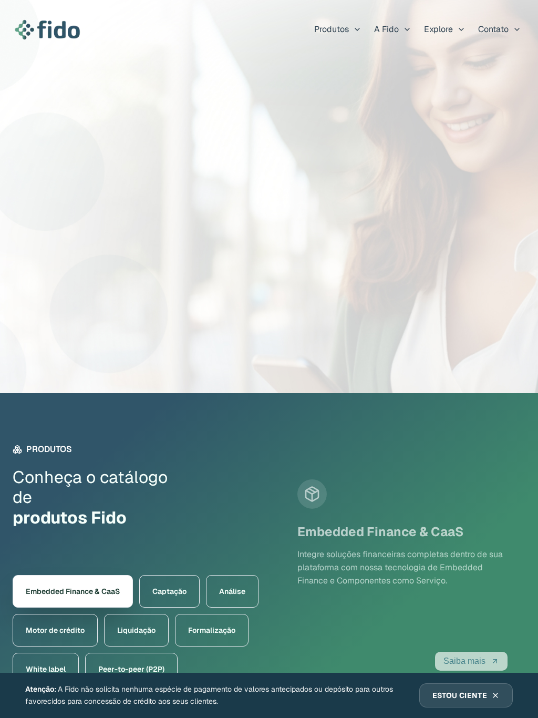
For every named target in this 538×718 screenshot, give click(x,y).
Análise (232, 591)
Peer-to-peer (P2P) (131, 669)
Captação (169, 591)
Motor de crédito (55, 630)
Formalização (211, 630)
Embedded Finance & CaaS (73, 591)
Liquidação (136, 630)
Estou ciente (459, 695)
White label (46, 669)
